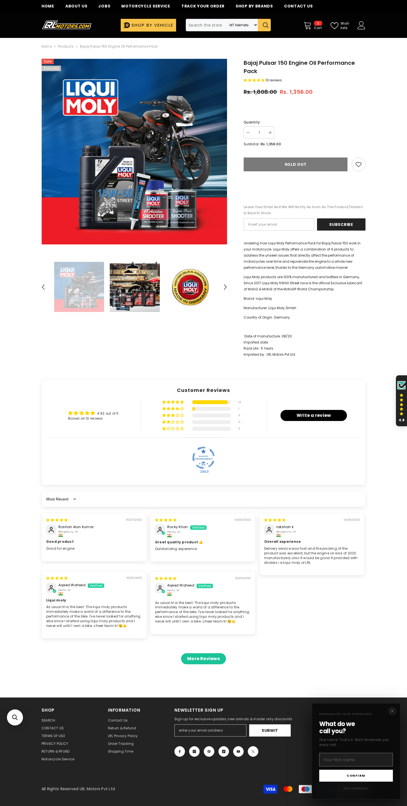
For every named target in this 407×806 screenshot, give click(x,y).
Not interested (356, 788)
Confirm (356, 775)
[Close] (392, 711)
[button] (15, 717)
